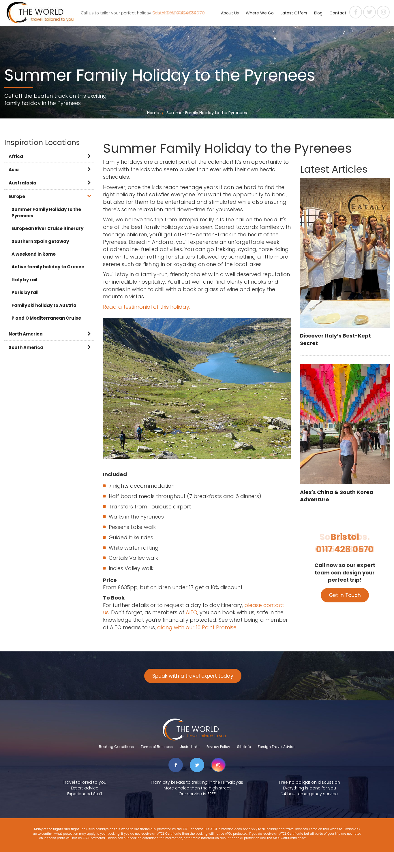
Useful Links (190, 746)
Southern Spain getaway (40, 241)
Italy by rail (24, 280)
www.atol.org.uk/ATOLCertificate (331, 838)
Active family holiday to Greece (48, 267)
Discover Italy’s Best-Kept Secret (335, 339)
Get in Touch (345, 595)
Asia (14, 170)
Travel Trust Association (245, 94)
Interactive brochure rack (271, 36)
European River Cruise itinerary (47, 228)
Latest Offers (294, 13)
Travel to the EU (261, 50)
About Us (230, 13)
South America (26, 347)
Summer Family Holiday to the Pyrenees (46, 212)
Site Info (244, 746)
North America (26, 334)
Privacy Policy (218, 746)
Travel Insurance (262, 65)
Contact (337, 13)
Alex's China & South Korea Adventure (336, 496)
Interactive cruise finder (270, 21)
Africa (16, 156)
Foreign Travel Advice (276, 746)
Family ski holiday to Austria (44, 305)
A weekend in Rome (34, 254)
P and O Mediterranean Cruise (46, 318)
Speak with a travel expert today (192, 675)
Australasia (22, 183)
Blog (318, 13)
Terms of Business (157, 746)
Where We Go (260, 13)
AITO (225, 79)
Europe (17, 196)
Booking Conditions (116, 746)
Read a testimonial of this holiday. (146, 306)
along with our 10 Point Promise (197, 627)
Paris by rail (25, 292)
